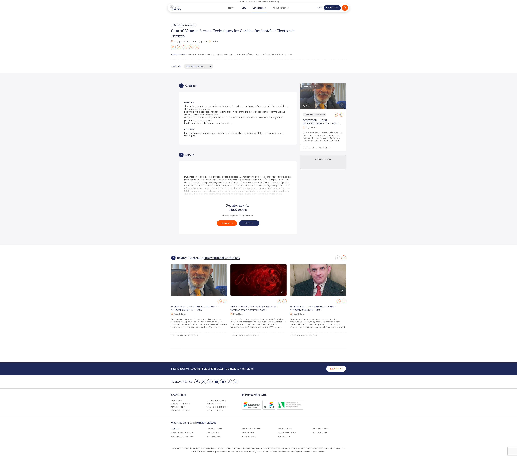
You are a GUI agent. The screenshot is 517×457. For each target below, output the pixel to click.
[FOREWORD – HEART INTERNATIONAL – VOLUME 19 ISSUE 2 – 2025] (318, 280)
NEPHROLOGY (249, 436)
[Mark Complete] (179, 47)
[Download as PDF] (197, 47)
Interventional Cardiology (183, 25)
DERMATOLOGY (214, 428)
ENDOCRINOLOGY (251, 428)
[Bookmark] (185, 47)
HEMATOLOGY (285, 428)
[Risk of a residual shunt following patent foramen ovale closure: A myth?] (258, 280)
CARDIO (175, 428)
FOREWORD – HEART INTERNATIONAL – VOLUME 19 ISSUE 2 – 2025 (313, 308)
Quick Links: (176, 66)
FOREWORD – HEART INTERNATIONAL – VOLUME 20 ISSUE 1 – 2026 (321, 123)
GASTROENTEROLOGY (182, 436)
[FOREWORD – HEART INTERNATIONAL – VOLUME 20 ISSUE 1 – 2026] (199, 280)
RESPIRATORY (320, 432)
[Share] (173, 47)
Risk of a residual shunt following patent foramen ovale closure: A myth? (253, 308)
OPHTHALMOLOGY (287, 432)
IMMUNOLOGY (320, 428)
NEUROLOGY (213, 432)
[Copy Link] (191, 47)
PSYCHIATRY (284, 436)
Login (319, 8)
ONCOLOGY (248, 432)
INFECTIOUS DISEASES (182, 432)
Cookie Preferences (181, 410)
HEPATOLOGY (213, 436)
